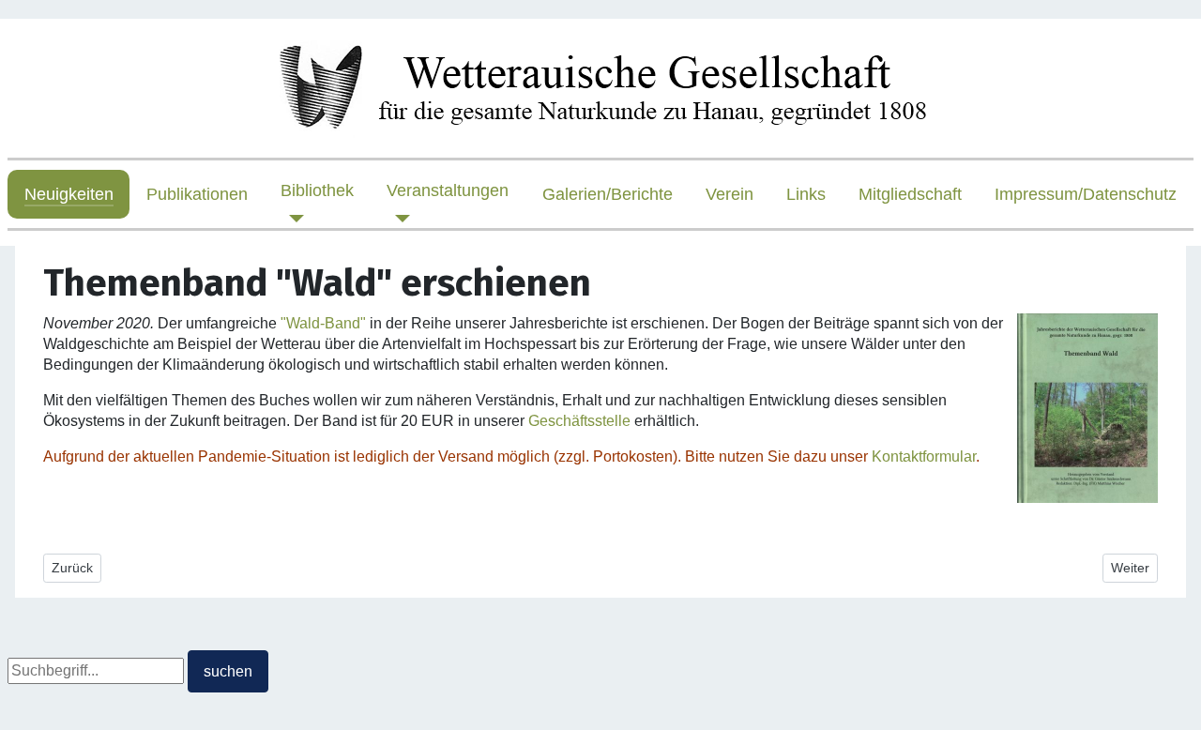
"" (323, 323)
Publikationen (197, 194)
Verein (729, 194)
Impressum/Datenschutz (1086, 194)
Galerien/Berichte (607, 194)
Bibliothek (317, 190)
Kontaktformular (924, 456)
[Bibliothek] (292, 219)
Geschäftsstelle (579, 421)
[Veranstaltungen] (398, 219)
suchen (228, 671)
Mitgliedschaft (910, 194)
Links (806, 194)
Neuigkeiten (69, 194)
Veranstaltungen (448, 190)
